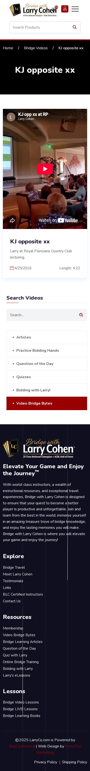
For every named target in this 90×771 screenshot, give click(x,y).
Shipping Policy (74, 762)
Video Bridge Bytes (34, 403)
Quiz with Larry (15, 655)
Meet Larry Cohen (17, 574)
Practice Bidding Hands (37, 350)
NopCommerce (22, 746)
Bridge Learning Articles (22, 641)
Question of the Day (34, 363)
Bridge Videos (36, 48)
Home (8, 48)
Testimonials (13, 581)
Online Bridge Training (21, 662)
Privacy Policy (45, 762)
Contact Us (12, 601)
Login (64, 8)
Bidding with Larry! (33, 390)
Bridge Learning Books (21, 715)
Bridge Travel (14, 567)
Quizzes (23, 377)
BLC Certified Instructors (23, 594)
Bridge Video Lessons (21, 702)
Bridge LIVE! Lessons (20, 709)
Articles (23, 337)
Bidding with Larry (18, 668)
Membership (13, 628)
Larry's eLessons (16, 675)
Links (7, 587)
